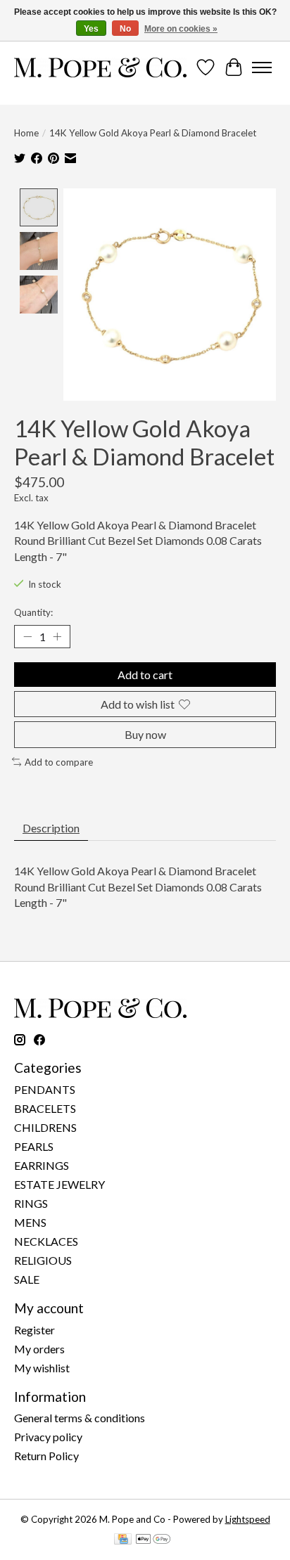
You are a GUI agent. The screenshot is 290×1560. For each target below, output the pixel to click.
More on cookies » (181, 29)
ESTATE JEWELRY (59, 1184)
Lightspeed (247, 1519)
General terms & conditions (79, 1417)
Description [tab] (51, 827)
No (125, 29)
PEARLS (33, 1146)
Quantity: (33, 612)
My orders (39, 1348)
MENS (30, 1222)
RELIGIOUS (43, 1260)
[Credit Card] (123, 1540)
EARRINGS (41, 1165)
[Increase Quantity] (57, 637)
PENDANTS (44, 1089)
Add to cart (145, 674)
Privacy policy (48, 1436)
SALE (26, 1279)
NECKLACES (46, 1241)
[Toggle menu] (262, 67)
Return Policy (46, 1455)
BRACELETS (45, 1108)
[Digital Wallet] (153, 1540)
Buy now (145, 734)
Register (34, 1329)
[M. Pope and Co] (100, 67)
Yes (91, 29)
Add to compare (59, 762)
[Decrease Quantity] (27, 637)
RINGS (31, 1203)
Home (26, 132)
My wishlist (42, 1367)
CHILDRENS (45, 1127)
